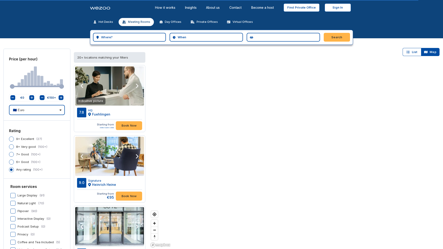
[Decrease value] (12, 97)
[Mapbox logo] (160, 245)
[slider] (12, 86)
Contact (235, 7)
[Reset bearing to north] (154, 236)
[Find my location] (154, 214)
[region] (296, 143)
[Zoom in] (154, 223)
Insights (191, 7)
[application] (37, 78)
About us (213, 7)
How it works (165, 7)
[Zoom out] (154, 230)
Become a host (262, 7)
